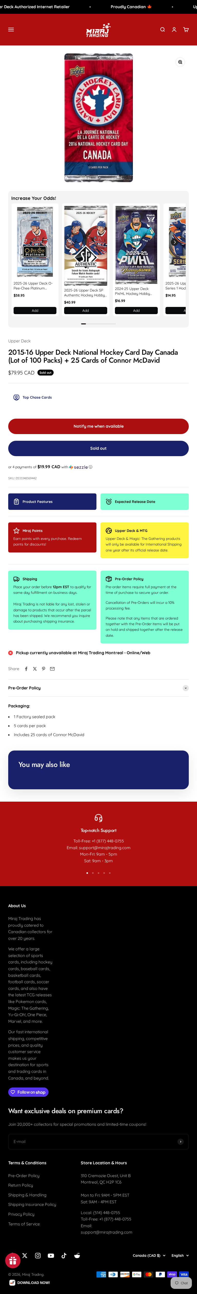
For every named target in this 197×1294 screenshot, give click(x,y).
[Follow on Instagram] (37, 1255)
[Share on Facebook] (26, 668)
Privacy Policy (21, 1214)
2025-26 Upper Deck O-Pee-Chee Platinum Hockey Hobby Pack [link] (33, 286)
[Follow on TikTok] (64, 1255)
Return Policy (20, 1185)
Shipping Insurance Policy (32, 1204)
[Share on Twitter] (35, 668)
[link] (35, 242)
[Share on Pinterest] (43, 668)
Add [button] (35, 310)
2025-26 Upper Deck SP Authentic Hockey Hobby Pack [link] (84, 293)
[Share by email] (52, 668)
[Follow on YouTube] (50, 1255)
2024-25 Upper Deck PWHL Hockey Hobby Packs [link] (132, 291)
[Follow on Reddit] (77, 1255)
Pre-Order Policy (24, 1175)
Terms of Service (24, 1223)
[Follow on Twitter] (24, 1255)
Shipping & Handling (27, 1194)
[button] (174, 242)
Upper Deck (19, 340)
